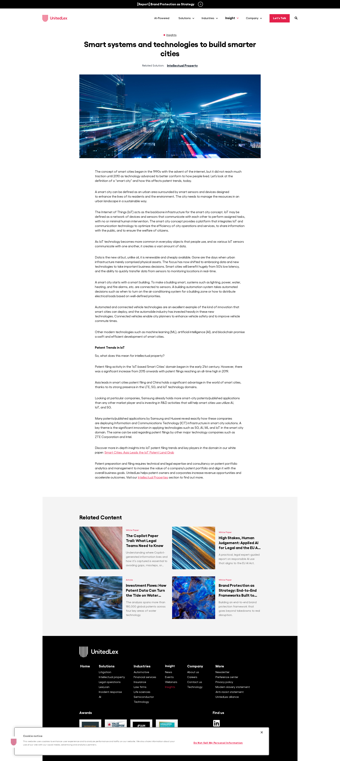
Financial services (145, 677)
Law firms (140, 687)
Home (85, 666)
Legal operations (110, 682)
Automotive (141, 672)
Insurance (140, 682)
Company (195, 666)
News (168, 672)
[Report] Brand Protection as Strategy (165, 4)
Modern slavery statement (233, 687)
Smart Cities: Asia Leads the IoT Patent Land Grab (139, 452)
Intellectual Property (182, 65)
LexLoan (104, 687)
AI (100, 697)
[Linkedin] (216, 723)
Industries (142, 666)
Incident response (110, 692)
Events (169, 677)
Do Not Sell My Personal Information (218, 743)
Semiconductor (144, 697)
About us (193, 672)
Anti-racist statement (230, 692)
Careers (192, 677)
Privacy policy (224, 682)
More (220, 666)
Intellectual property (112, 677)
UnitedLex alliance (227, 697)
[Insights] (164, 35)
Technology (141, 702)
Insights (171, 35)
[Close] (262, 732)
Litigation (105, 672)
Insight (170, 666)
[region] (141, 741)
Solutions (107, 666)
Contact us (194, 682)
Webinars (171, 682)
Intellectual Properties (153, 477)
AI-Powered (161, 18)
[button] (13, 742)
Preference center (227, 677)
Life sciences (142, 692)
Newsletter (223, 672)
